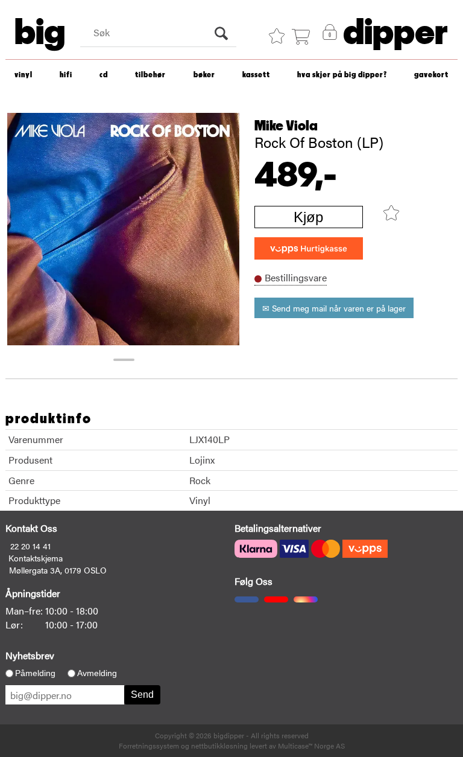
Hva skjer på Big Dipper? (342, 75)
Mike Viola (286, 126)
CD (103, 75)
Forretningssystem (149, 745)
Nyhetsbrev (29, 655)
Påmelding (35, 673)
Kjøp (308, 217)
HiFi (66, 75)
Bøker (204, 75)
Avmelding (97, 673)
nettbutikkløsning (219, 745)
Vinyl (23, 75)
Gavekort (431, 75)
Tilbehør (150, 75)
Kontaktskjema (35, 558)
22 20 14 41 (30, 546)
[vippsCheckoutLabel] (308, 248)
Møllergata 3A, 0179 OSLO (58, 570)
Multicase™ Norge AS (311, 745)
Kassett (256, 75)
